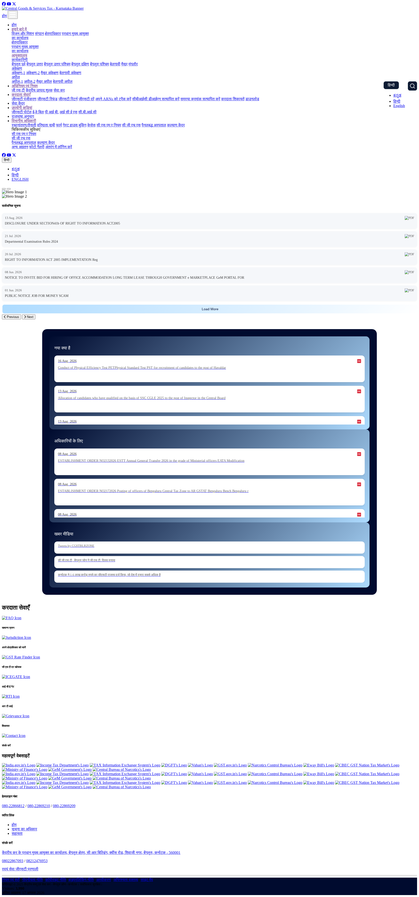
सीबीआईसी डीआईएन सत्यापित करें (155, 99)
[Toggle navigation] (13, 15)
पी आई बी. (52, 112)
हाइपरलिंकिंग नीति (81, 880)
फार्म (59, 125)
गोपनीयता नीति (32, 880)
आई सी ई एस (68, 112)
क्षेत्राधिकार (53, 33)
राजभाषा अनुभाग (23, 116)
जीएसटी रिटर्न (68, 99)
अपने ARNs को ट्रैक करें (113, 99)
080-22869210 (38, 806)
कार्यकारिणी (20, 60)
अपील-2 (29, 81)
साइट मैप (147, 880)
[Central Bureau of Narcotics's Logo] (122, 769)
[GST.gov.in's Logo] (230, 765)
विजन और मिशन (23, 33)
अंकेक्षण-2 (33, 73)
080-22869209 (64, 806)
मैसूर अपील (44, 81)
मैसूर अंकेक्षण (49, 73)
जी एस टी (18, 90)
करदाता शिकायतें (232, 99)
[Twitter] (14, 4)
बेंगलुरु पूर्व (18, 64)
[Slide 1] (4, 189)
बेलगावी (115, 64)
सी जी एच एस (131, 125)
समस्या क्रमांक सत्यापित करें (200, 99)
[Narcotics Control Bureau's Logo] (275, 765)
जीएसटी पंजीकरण (24, 99)
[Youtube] (9, 4)
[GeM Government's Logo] (70, 769)
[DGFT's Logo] (174, 765)
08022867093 (12, 861)
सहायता (17, 833)
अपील (16, 77)
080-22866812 (13, 806)
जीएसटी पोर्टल (22, 112)
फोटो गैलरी (36, 147)
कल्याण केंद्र (176, 125)
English (399, 106)
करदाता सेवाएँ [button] (21, 95)
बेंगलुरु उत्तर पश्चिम (57, 64)
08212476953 (37, 861)
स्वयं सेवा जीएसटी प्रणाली (20, 869)
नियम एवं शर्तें (10, 880)
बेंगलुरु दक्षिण (80, 64)
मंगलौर (133, 64)
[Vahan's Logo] (200, 765)
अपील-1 (17, 81)
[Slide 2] (9, 189)
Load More (210, 309)
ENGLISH (20, 179)
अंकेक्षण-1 (18, 73)
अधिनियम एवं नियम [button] (25, 86)
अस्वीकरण (103, 880)
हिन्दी (391, 85)
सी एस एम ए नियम (109, 125)
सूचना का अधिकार (24, 829)
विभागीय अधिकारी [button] (24, 121)
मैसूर (124, 64)
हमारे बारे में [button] (19, 29)
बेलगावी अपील (63, 81)
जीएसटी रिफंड (47, 99)
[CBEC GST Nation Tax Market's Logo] (367, 765)
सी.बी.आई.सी (87, 112)
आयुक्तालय (19, 55)
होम (4, 16)
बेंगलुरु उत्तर (34, 64)
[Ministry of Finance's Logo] (24, 769)
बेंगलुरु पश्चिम (99, 64)
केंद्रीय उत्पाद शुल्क (39, 90)
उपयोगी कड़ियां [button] (22, 108)
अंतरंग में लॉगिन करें (58, 147)
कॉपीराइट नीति (55, 880)
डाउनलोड (252, 99)
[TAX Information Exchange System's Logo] (125, 765)
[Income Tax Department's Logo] (62, 765)
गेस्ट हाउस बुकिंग (74, 125)
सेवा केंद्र (18, 103)
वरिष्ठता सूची (46, 125)
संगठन (39, 33)
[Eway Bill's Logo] (318, 765)
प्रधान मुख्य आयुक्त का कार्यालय (25, 49)
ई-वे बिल (38, 112)
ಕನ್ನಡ (397, 95)
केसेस (91, 125)
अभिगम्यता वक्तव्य (125, 880)
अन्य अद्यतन (20, 147)
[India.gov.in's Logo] (18, 765)
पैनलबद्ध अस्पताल (154, 125)
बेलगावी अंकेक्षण (70, 73)
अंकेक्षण (17, 68)
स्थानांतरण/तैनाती (24, 125)
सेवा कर (59, 90)
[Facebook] (4, 4)
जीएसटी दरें (86, 99)
